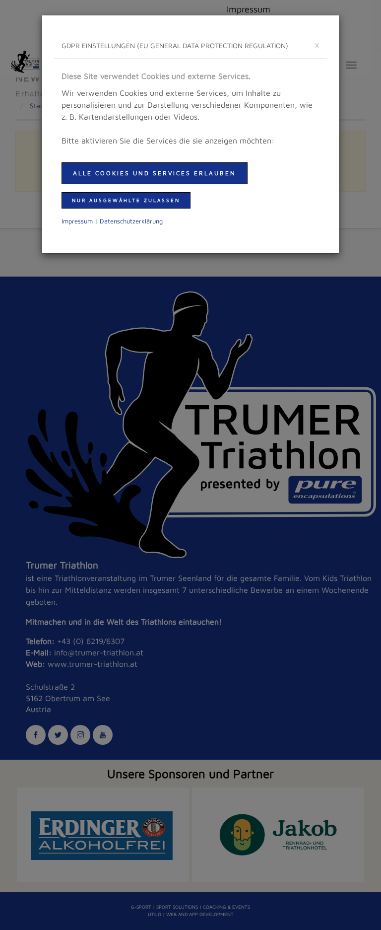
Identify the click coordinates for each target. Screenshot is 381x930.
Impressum (77, 221)
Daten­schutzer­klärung (131, 221)
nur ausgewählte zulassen (126, 200)
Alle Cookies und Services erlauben (154, 173)
